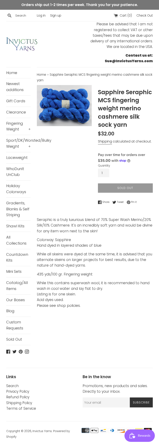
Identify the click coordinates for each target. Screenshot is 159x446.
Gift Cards (15, 101)
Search (12, 385)
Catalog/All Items (17, 285)
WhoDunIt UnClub (15, 171)
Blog (10, 310)
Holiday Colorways (16, 188)
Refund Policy (17, 397)
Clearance (16, 112)
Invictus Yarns (42, 431)
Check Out (144, 15)
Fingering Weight (18, 126)
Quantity (104, 166)
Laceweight (17, 157)
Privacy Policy (17, 391)
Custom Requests (14, 325)
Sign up (55, 15)
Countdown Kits (17, 257)
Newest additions (15, 86)
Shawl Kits (15, 226)
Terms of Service (21, 408)
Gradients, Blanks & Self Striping (17, 209)
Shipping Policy (19, 402)
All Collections (16, 240)
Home (11, 72)
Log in (41, 15)
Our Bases (15, 299)
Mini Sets (14, 271)
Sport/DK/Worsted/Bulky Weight (18, 143)
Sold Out (14, 339)
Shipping (105, 141)
